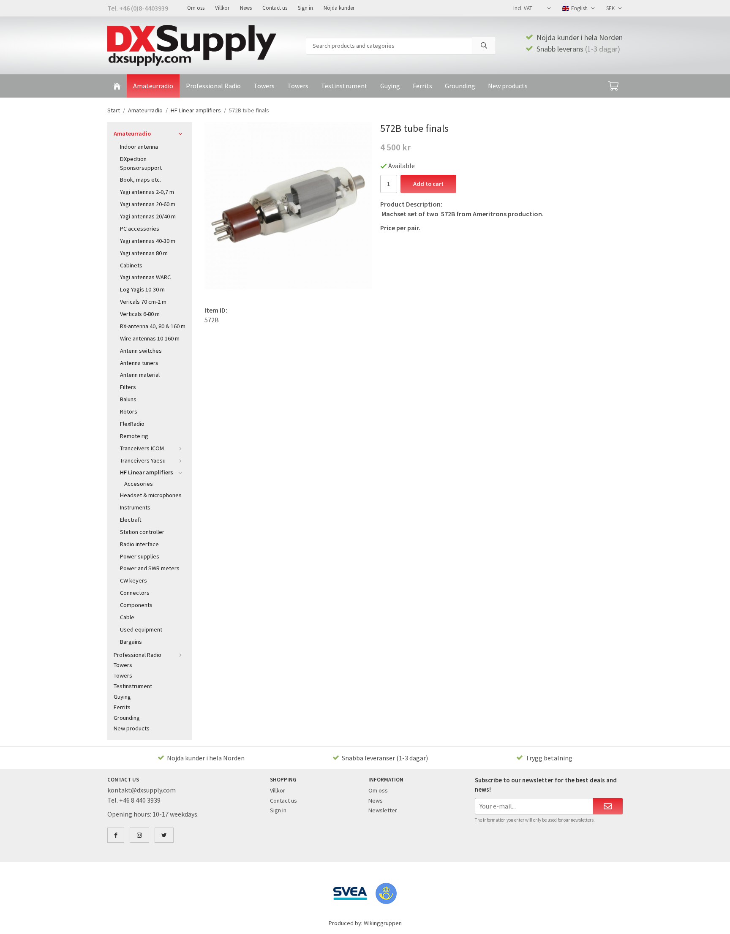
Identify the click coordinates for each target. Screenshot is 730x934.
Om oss (195, 7)
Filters (128, 387)
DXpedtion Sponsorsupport (141, 163)
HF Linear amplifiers (146, 472)
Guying (390, 86)
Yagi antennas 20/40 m (148, 216)
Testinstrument (344, 86)
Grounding (460, 86)
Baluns (128, 399)
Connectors (135, 592)
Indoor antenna (139, 146)
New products (508, 86)
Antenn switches (141, 350)
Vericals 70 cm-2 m (143, 301)
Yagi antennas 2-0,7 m (147, 192)
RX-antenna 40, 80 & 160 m (152, 326)
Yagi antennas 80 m (144, 253)
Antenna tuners (139, 363)
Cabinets (131, 265)
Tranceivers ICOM (142, 448)
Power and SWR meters (150, 568)
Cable (127, 617)
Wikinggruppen (383, 923)
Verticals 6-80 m (140, 314)
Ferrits (422, 86)
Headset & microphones (151, 495)
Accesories (138, 483)
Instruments (135, 507)
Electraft (131, 519)
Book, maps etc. (140, 179)
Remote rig (134, 436)
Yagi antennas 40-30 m (147, 241)
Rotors (128, 411)
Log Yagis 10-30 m (142, 289)
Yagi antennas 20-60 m (147, 204)
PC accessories (139, 228)
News (246, 7)
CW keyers (133, 580)
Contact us (274, 7)
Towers (264, 86)
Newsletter (382, 810)
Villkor (222, 7)
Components (136, 605)
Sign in (305, 7)
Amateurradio (153, 86)
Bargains (131, 641)
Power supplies (139, 556)
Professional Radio (213, 86)
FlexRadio (132, 424)
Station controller (142, 532)
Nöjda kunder (339, 7)
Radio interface (139, 544)
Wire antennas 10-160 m (150, 338)
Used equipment (141, 629)
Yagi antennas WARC (145, 277)
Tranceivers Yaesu (143, 460)
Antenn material (140, 375)
